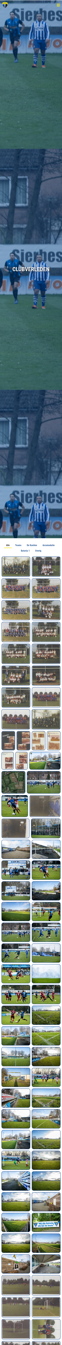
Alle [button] (8, 545)
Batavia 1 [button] (25, 550)
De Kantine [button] (32, 545)
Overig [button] (38, 550)
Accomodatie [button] (49, 545)
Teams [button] (18, 545)
